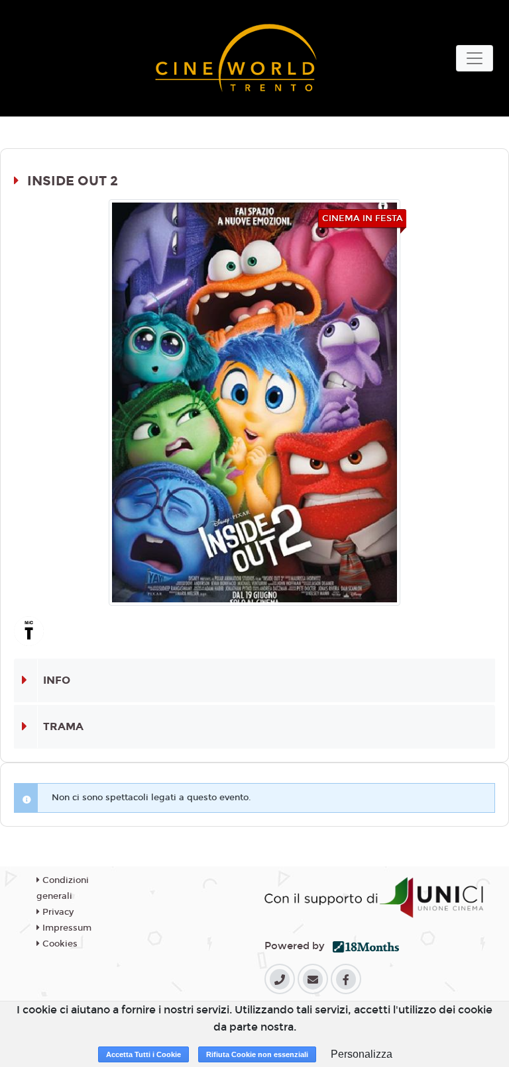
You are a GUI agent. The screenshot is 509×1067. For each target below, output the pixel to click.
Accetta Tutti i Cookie (143, 1054)
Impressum (65, 928)
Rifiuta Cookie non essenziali (257, 1054)
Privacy (57, 912)
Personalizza (361, 1054)
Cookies (59, 944)
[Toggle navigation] (474, 58)
